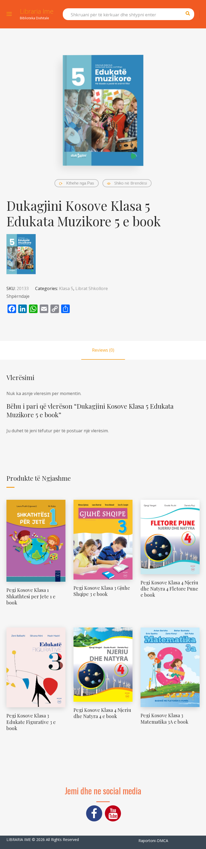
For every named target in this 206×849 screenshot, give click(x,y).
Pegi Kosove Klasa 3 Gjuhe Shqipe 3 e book (101, 591)
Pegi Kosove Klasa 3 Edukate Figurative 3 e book (31, 721)
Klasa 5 (66, 288)
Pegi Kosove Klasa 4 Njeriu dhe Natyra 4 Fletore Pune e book (169, 588)
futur (47, 431)
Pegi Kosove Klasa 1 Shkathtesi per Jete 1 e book (31, 596)
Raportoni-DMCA (153, 840)
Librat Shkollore (91, 288)
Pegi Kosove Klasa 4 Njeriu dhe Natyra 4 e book (102, 713)
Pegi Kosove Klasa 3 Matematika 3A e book (164, 718)
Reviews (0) (103, 350)
